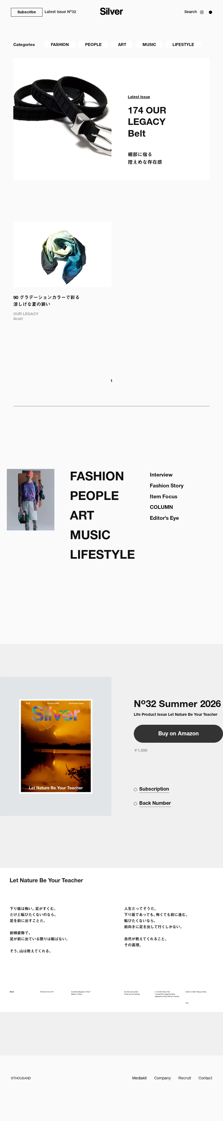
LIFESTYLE (183, 45)
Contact (205, 1078)
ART (122, 45)
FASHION (60, 45)
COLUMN (161, 507)
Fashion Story (167, 486)
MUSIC (149, 45)
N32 (60, 12)
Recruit (184, 1078)
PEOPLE (93, 45)
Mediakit (139, 1078)
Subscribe (26, 12)
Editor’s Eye (164, 518)
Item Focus (163, 497)
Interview (161, 475)
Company (162, 1078)
